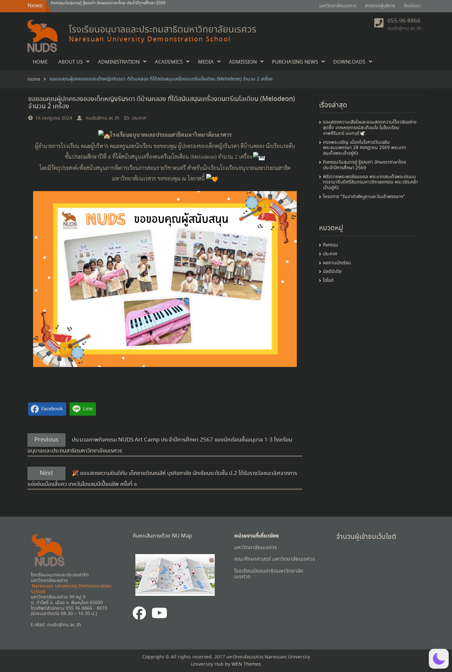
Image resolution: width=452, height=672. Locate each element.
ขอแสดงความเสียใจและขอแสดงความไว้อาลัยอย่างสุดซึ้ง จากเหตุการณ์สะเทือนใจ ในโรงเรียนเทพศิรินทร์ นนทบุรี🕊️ (136, 6)
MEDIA (206, 62)
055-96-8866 (404, 21)
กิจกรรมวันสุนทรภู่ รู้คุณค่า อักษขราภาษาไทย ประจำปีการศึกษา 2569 (364, 165)
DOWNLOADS (349, 62)
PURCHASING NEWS (295, 62)
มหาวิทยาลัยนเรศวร (337, 6)
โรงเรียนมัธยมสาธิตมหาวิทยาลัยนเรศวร (268, 574)
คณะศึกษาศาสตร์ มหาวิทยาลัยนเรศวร (274, 559)
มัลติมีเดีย (332, 272)
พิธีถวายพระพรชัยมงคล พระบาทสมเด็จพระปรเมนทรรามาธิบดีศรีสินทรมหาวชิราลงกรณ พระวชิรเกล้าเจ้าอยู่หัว (370, 182)
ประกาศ (139, 118)
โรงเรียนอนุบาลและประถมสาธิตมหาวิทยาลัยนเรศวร (162, 30)
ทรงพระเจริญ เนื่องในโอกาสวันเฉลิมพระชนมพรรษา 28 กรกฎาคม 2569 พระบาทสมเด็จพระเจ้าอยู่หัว (364, 148)
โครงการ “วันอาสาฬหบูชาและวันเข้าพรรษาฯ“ (364, 196)
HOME (40, 62)
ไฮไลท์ (328, 281)
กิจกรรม (330, 245)
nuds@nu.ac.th (404, 28)
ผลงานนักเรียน (337, 263)
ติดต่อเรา (412, 6)
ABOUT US (70, 62)
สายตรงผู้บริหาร (380, 6)
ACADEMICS (169, 62)
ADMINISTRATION (119, 62)
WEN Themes (246, 664)
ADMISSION (243, 62)
